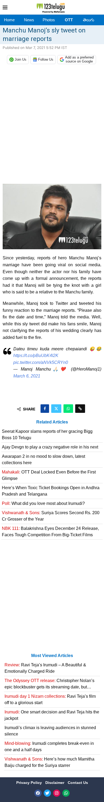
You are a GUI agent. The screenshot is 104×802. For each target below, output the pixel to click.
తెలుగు (88, 20)
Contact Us (78, 782)
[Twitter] (47, 793)
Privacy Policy (29, 782)
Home (9, 20)
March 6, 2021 (26, 376)
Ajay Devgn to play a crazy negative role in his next (50, 447)
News (29, 20)
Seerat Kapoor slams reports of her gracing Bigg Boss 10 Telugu (47, 434)
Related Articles (52, 422)
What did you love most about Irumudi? (43, 503)
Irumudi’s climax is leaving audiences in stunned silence (50, 730)
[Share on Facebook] (45, 408)
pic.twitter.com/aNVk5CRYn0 (40, 362)
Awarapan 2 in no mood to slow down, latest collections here (43, 459)
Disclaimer (55, 782)
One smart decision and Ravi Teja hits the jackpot (52, 715)
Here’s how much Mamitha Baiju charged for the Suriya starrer (49, 762)
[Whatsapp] (66, 793)
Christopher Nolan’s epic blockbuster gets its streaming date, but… (49, 683)
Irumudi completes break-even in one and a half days (49, 746)
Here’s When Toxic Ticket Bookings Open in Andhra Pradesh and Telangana (50, 490)
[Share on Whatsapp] (68, 408)
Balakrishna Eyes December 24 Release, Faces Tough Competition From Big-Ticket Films (50, 531)
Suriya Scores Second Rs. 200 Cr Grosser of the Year (50, 515)
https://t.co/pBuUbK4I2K (35, 355)
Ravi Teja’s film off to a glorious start (50, 699)
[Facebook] (38, 793)
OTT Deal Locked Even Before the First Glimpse (49, 475)
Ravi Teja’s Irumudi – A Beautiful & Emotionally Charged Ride (45, 668)
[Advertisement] (52, 125)
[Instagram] (56, 793)
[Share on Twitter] (56, 408)
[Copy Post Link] (80, 408)
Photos (49, 20)
